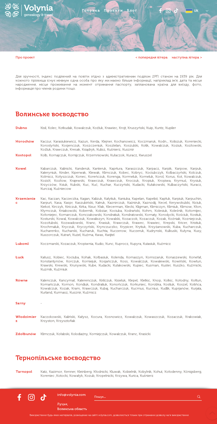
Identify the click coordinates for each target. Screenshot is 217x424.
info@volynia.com (71, 395)
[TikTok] (176, 10)
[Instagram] (168, 10)
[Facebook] (160, 10)
